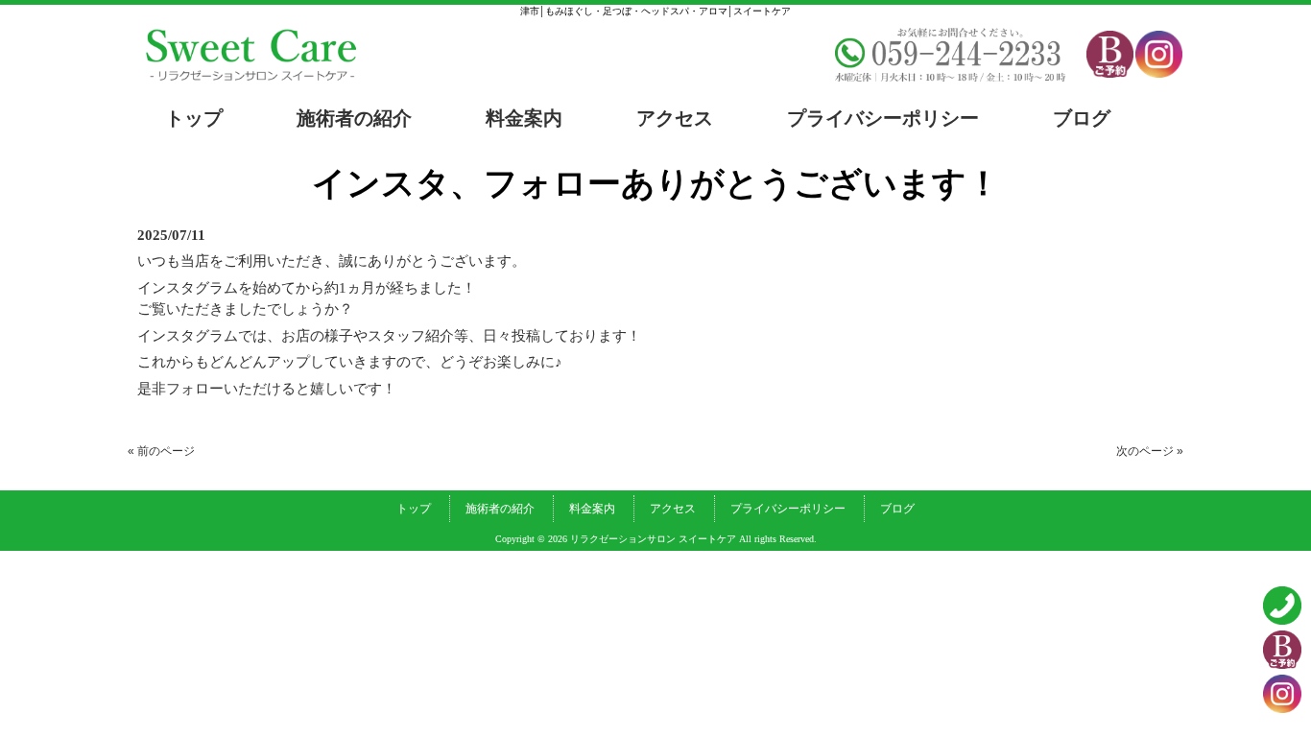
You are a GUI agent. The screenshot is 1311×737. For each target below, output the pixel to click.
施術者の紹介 (500, 508)
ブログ (897, 508)
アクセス (673, 508)
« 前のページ (161, 451)
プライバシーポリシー (788, 508)
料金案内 (592, 508)
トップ (413, 508)
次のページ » (1149, 451)
